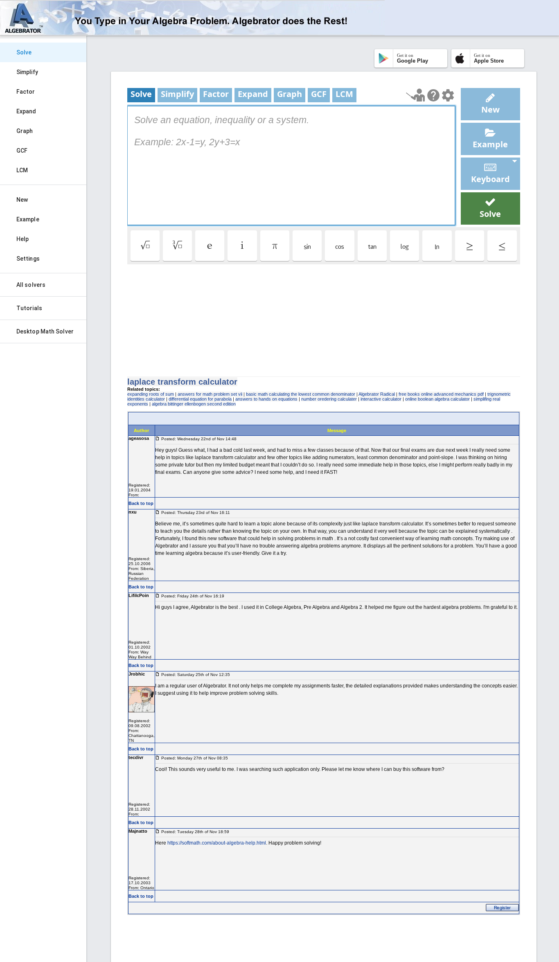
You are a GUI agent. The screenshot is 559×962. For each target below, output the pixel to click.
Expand (26, 111)
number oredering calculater (329, 399)
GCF (21, 150)
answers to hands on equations (266, 399)
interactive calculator (381, 399)
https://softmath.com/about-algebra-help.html (216, 843)
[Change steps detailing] (448, 95)
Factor (25, 91)
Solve (24, 52)
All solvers (30, 285)
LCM (22, 170)
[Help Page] (433, 95)
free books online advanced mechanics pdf (441, 394)
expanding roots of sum (150, 394)
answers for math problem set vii (210, 394)
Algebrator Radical (376, 394)
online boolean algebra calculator (437, 399)
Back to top (140, 503)
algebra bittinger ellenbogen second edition (194, 403)
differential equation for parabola (200, 399)
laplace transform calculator (182, 381)
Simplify (27, 72)
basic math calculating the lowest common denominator (300, 394)
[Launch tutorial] (415, 95)
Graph (24, 131)
